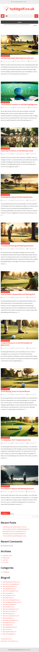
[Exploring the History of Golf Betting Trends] (19, 137)
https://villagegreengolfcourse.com (12, 602)
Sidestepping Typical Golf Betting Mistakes (17, 197)
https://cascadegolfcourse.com (11, 616)
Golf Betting (5, 56)
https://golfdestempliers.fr (10, 627)
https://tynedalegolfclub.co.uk (11, 609)
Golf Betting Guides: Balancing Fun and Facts (17, 58)
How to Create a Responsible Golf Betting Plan (18, 294)
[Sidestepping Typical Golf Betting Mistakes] (19, 184)
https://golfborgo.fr (8, 625)
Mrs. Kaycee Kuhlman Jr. (21, 61)
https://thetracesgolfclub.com (10, 620)
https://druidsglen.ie (8, 593)
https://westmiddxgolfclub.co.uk (11, 600)
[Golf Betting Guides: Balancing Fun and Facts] (19, 45)
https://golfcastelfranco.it (9, 632)
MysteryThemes (26, 650)
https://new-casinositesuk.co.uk (9, 641)
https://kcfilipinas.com (8, 607)
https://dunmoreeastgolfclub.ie (11, 584)
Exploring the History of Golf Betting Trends (15, 25)
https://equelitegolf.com (9, 634)
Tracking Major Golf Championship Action (16, 440)
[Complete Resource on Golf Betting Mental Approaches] (19, 329)
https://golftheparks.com (9, 589)
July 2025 (5, 560)
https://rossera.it (7, 629)
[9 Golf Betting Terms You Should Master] (19, 378)
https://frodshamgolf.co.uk (10, 586)
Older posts (6, 513)
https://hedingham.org (9, 613)
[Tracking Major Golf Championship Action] (19, 427)
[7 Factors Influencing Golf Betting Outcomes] (19, 232)
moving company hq (6, 639)
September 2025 (7, 555)
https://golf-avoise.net (9, 622)
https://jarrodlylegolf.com (9, 604)
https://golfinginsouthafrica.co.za (11, 582)
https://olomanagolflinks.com (10, 591)
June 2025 (5, 562)
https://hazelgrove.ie (8, 618)
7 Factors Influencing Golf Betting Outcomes (17, 245)
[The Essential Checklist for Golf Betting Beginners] (19, 91)
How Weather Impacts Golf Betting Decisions (17, 488)
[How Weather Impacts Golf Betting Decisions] (19, 475)
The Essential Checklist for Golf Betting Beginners (19, 104)
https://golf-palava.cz (8, 598)
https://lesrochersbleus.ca (10, 611)
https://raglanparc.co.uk (9, 595)
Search (12, 514)
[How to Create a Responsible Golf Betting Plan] (19, 281)
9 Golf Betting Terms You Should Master (15, 391)
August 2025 (6, 558)
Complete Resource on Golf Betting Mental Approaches (16, 344)
